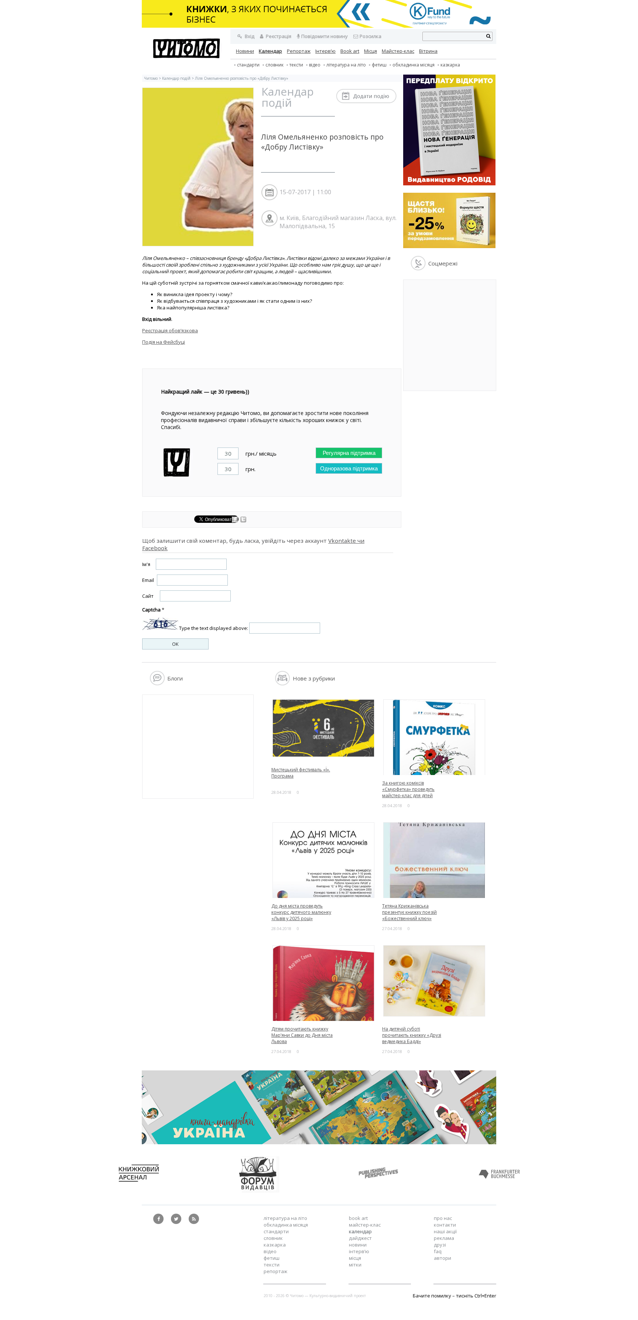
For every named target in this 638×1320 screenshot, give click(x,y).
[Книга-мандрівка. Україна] (319, 1142)
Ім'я (146, 564)
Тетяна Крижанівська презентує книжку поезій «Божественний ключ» (409, 912)
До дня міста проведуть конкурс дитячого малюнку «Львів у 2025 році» (301, 912)
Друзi (440, 1244)
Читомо (151, 78)
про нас (443, 1218)
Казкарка (450, 65)
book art (358, 1218)
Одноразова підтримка (349, 468)
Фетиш (379, 65)
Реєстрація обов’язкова (170, 330)
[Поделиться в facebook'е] (235, 520)
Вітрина (428, 51)
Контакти (445, 1224)
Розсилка (370, 36)
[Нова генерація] (449, 183)
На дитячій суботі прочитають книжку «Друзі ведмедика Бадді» (411, 1035)
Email (148, 580)
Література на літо (346, 65)
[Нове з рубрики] (282, 683)
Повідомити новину (324, 36)
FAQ (438, 1251)
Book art (349, 51)
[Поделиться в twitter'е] (243, 520)
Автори (442, 1258)
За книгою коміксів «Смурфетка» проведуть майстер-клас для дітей (408, 789)
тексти (296, 65)
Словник (274, 65)
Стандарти (248, 65)
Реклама (444, 1238)
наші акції (445, 1231)
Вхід (249, 36)
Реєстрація (278, 36)
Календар (270, 51)
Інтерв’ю (325, 51)
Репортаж (299, 51)
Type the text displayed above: (213, 628)
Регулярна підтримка (349, 453)
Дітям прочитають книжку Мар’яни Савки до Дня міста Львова (302, 1035)
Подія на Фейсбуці (163, 342)
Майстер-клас (398, 51)
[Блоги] (157, 683)
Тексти (271, 1264)
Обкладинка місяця (413, 65)
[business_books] (319, 26)
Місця (370, 51)
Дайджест (360, 1238)
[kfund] (449, 246)
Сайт (148, 596)
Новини (245, 51)
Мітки (355, 1264)
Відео (314, 65)
